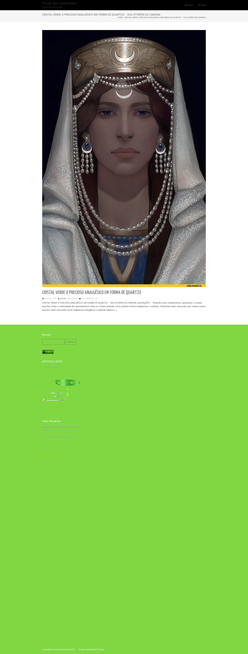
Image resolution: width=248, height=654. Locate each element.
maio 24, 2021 (50, 298)
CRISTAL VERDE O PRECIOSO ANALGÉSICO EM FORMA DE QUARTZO (91, 292)
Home (120, 17)
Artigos (73, 298)
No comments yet (90, 298)
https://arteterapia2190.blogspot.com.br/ (59, 436)
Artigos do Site (52, 367)
